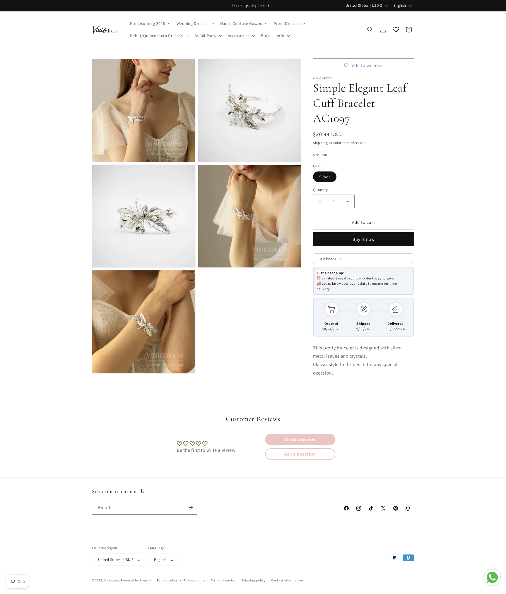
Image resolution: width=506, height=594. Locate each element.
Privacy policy (194, 580)
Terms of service (223, 580)
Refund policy (167, 580)
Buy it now (364, 239)
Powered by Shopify (136, 580)
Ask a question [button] (300, 454)
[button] (149, 23)
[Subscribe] (190, 507)
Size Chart (320, 154)
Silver (324, 176)
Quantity (320, 189)
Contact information (287, 580)
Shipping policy (253, 580)
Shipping (320, 142)
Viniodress (112, 580)
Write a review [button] (300, 439)
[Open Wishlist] (395, 29)
